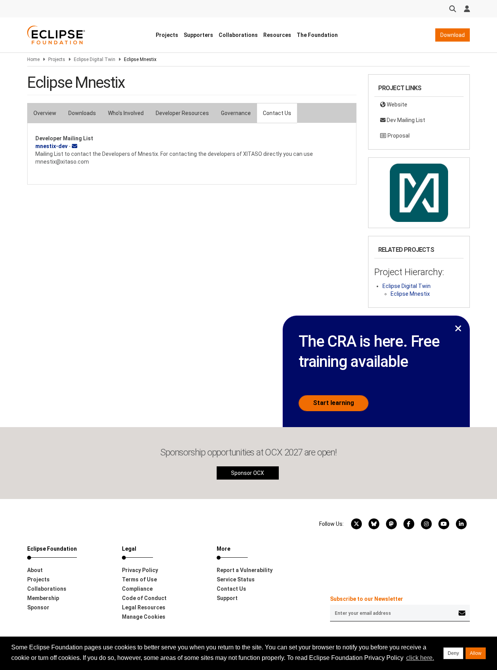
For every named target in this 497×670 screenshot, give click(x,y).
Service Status (236, 579)
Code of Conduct (144, 598)
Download (452, 35)
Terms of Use (139, 579)
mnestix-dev (51, 146)
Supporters (198, 35)
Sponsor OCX (247, 473)
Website (396, 104)
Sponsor (38, 607)
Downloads (82, 113)
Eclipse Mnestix (410, 294)
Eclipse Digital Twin (94, 59)
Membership (43, 598)
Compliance (137, 589)
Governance (236, 113)
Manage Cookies (143, 617)
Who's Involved (126, 113)
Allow (475, 653)
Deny (453, 653)
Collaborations (238, 35)
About (35, 570)
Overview (44, 113)
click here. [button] (420, 657)
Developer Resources (182, 113)
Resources (277, 35)
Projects (167, 35)
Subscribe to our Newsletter (366, 599)
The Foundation (317, 35)
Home (33, 59)
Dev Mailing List (405, 120)
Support (227, 598)
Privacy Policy (140, 570)
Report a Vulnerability (245, 570)
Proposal (398, 136)
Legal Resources (143, 607)
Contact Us (277, 113)
